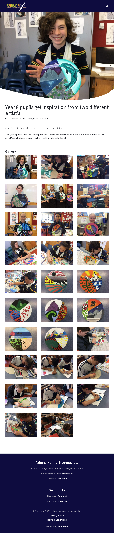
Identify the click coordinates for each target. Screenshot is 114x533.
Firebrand (63, 526)
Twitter (64, 501)
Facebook (62, 496)
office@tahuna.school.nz (60, 473)
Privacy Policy (57, 515)
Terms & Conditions (57, 519)
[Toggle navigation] (99, 6)
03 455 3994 (61, 478)
